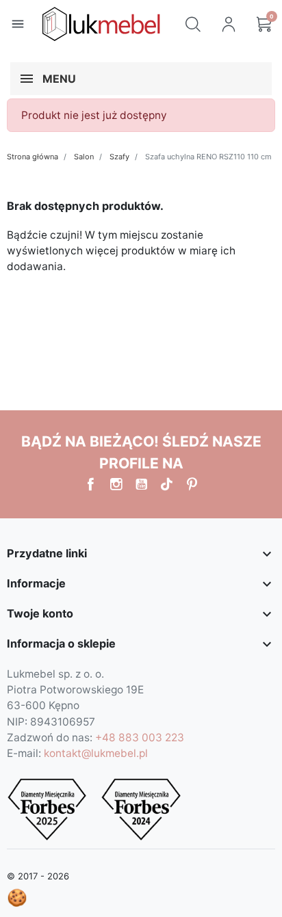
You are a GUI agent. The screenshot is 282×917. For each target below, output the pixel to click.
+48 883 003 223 (139, 737)
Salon (84, 156)
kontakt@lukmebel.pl (96, 753)
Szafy (119, 156)
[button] (193, 24)
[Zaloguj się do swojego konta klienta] (229, 24)
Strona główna (32, 156)
